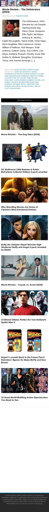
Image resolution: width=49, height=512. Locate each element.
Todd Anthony (15, 88)
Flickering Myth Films (29, 466)
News (29, 420)
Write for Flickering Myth (29, 481)
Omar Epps (31, 84)
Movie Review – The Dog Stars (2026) (20, 134)
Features (29, 428)
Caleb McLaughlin (30, 74)
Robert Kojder (33, 70)
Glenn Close (11, 78)
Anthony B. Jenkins (30, 72)
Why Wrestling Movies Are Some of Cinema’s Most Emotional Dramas (19, 208)
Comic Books (29, 454)
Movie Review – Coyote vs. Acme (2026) (22, 285)
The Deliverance (27, 86)
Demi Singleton (15, 76)
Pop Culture (29, 443)
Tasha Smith (15, 86)
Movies (17, 70)
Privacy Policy (10, 503)
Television (29, 450)
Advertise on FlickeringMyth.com (29, 477)
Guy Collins (21, 78)
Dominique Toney (27, 76)
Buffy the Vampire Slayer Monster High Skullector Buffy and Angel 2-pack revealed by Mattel (23, 247)
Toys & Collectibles (29, 462)
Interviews (29, 435)
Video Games (29, 458)
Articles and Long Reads (29, 431)
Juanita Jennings (20, 80)
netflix (23, 84)
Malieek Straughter (27, 82)
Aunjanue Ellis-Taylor (13, 74)
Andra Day (18, 72)
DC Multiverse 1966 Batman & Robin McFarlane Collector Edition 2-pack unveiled (24, 170)
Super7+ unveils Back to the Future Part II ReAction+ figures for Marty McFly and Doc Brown (23, 360)
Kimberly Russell (34, 80)
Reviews (23, 70)
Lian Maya (14, 82)
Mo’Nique (16, 84)
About (29, 470)
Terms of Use (39, 501)
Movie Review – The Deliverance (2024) (21, 10)
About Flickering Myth (29, 473)
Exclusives (29, 439)
